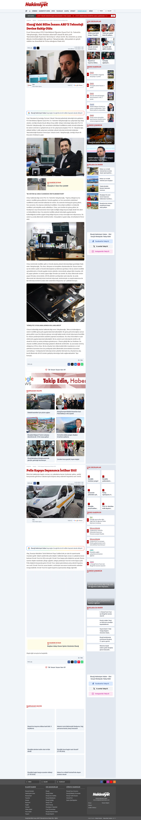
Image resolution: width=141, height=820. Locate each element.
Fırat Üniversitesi (50, 809)
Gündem (34, 11)
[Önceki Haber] (112, 16)
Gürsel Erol (69, 798)
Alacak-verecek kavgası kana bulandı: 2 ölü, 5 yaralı (41, 16)
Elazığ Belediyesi (50, 798)
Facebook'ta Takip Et (102, 241)
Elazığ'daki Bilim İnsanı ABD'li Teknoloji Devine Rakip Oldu (53, 20)
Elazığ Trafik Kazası (72, 795)
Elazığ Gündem (29, 791)
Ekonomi (27, 802)
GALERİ (109, 11)
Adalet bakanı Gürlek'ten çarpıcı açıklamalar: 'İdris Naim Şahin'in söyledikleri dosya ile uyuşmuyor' (93, 16)
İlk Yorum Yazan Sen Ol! (57, 370)
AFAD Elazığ (49, 805)
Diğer (91, 11)
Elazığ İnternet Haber (52, 811)
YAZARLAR (62, 781)
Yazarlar (59, 11)
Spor (53, 11)
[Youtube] (111, 782)
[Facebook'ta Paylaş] (34, 48)
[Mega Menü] (26, 11)
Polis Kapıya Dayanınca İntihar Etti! (47, 466)
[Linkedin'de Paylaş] (75, 364)
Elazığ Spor (28, 795)
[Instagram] (108, 782)
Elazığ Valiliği (50, 800)
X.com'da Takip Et (102, 246)
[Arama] (115, 11)
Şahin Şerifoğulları (71, 800)
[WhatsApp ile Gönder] (82, 364)
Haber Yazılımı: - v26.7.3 (102, 818)
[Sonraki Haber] (114, 16)
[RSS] (114, 782)
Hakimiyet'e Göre (44, 11)
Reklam (90, 805)
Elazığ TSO (49, 802)
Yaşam (27, 814)
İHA (37, 85)
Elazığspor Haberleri (51, 807)
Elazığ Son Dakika (51, 795)
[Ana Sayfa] (29, 11)
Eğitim (34, 20)
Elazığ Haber (49, 793)
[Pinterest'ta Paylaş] (78, 364)
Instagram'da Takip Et (102, 251)
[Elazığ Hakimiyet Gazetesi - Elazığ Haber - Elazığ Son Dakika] (101, 794)
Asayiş (66, 11)
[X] (104, 782)
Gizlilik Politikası (92, 807)
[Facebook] (101, 782)
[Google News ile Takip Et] (78, 85)
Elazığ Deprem (50, 814)
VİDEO (101, 11)
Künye (89, 803)
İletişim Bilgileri (105, 803)
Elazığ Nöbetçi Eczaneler (73, 793)
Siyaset (72, 11)
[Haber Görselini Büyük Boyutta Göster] (55, 66)
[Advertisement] (55, 99)
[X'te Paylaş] (38, 48)
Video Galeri (28, 809)
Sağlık (27, 805)
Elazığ (47, 791)
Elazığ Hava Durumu (72, 791)
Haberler (29, 20)
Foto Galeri (28, 811)
